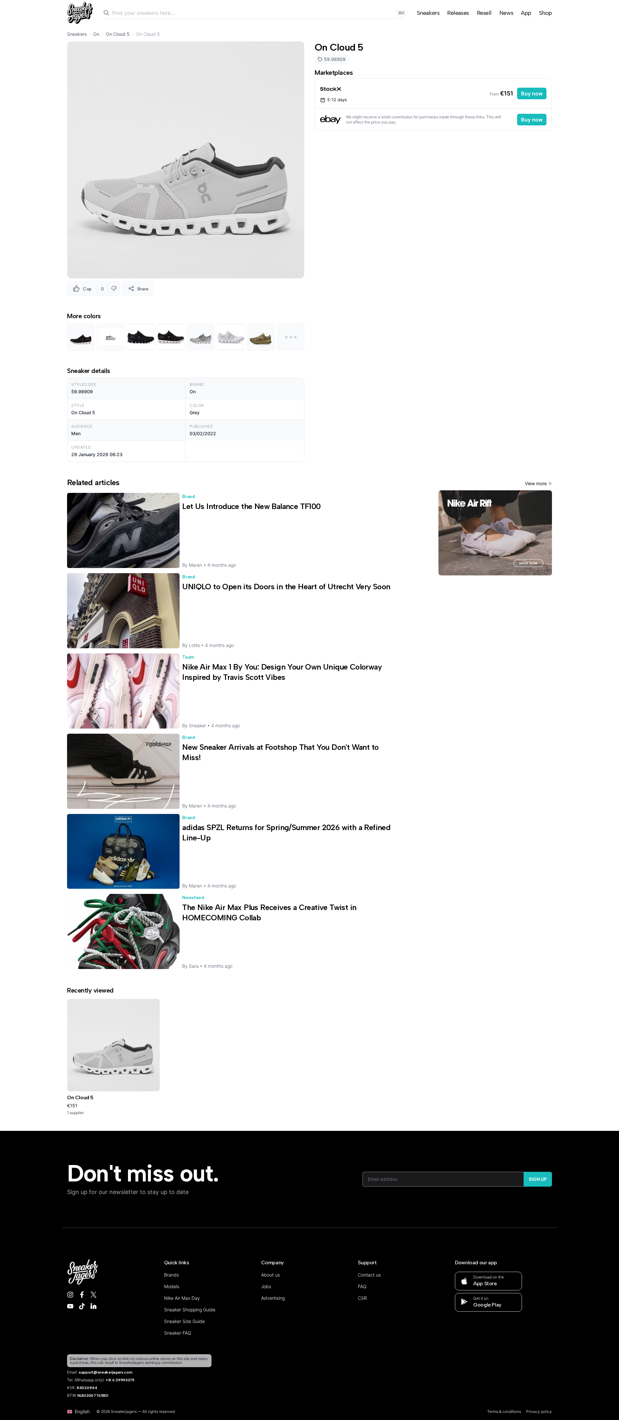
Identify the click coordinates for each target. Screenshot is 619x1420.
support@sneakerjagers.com (106, 1372)
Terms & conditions (504, 1411)
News (506, 12)
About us (270, 1275)
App (526, 12)
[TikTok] (82, 1306)
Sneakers (428, 12)
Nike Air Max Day (182, 1298)
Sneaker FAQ (177, 1333)
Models (171, 1286)
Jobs (266, 1286)
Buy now (532, 93)
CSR (362, 1298)
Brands (171, 1275)
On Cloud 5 (118, 34)
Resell (484, 12)
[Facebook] (82, 1294)
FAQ (362, 1286)
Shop (545, 12)
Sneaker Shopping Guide (189, 1309)
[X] (93, 1294)
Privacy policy (539, 1411)
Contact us (369, 1275)
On (96, 34)
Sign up (538, 1179)
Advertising (273, 1298)
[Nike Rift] (495, 532)
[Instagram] (70, 1294)
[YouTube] (70, 1306)
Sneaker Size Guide (184, 1321)
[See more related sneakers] (290, 337)
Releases (458, 12)
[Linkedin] (93, 1306)
